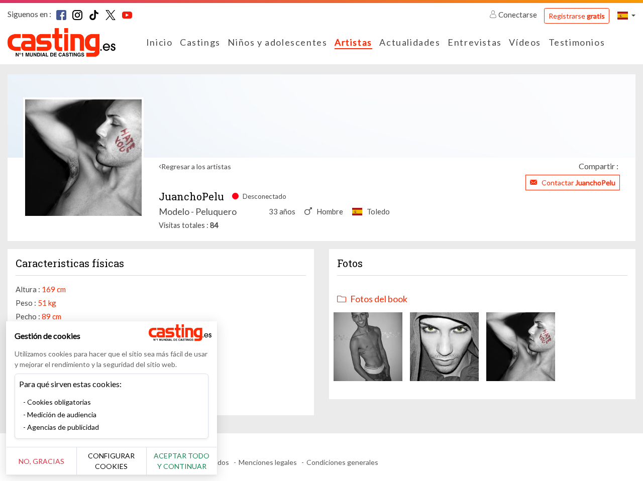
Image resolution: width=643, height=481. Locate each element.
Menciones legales (268, 462)
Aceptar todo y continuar (181, 460)
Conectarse (518, 14)
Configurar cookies (111, 460)
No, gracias (41, 461)
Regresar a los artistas (196, 166)
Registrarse (577, 16)
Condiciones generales (342, 462)
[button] (626, 15)
